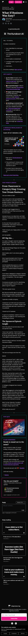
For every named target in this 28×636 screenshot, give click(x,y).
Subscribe (18, 2)
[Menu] (24, 2)
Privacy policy (9, 629)
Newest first (20, 502)
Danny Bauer (9, 18)
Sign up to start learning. (11, 175)
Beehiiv (22, 468)
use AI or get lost (11, 81)
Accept (5, 633)
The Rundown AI (17, 158)
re (21, 69)
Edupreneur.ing (5, 7)
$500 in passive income (12, 98)
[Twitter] (12, 623)
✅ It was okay (8, 490)
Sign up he (17, 69)
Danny (7, 475)
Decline (22, 633)
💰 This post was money (11, 488)
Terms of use (18, 629)
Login (11, 2)
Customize (14, 633)
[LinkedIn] (15, 623)
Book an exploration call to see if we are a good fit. (13, 464)
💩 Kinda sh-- (8, 491)
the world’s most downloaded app (14, 88)
